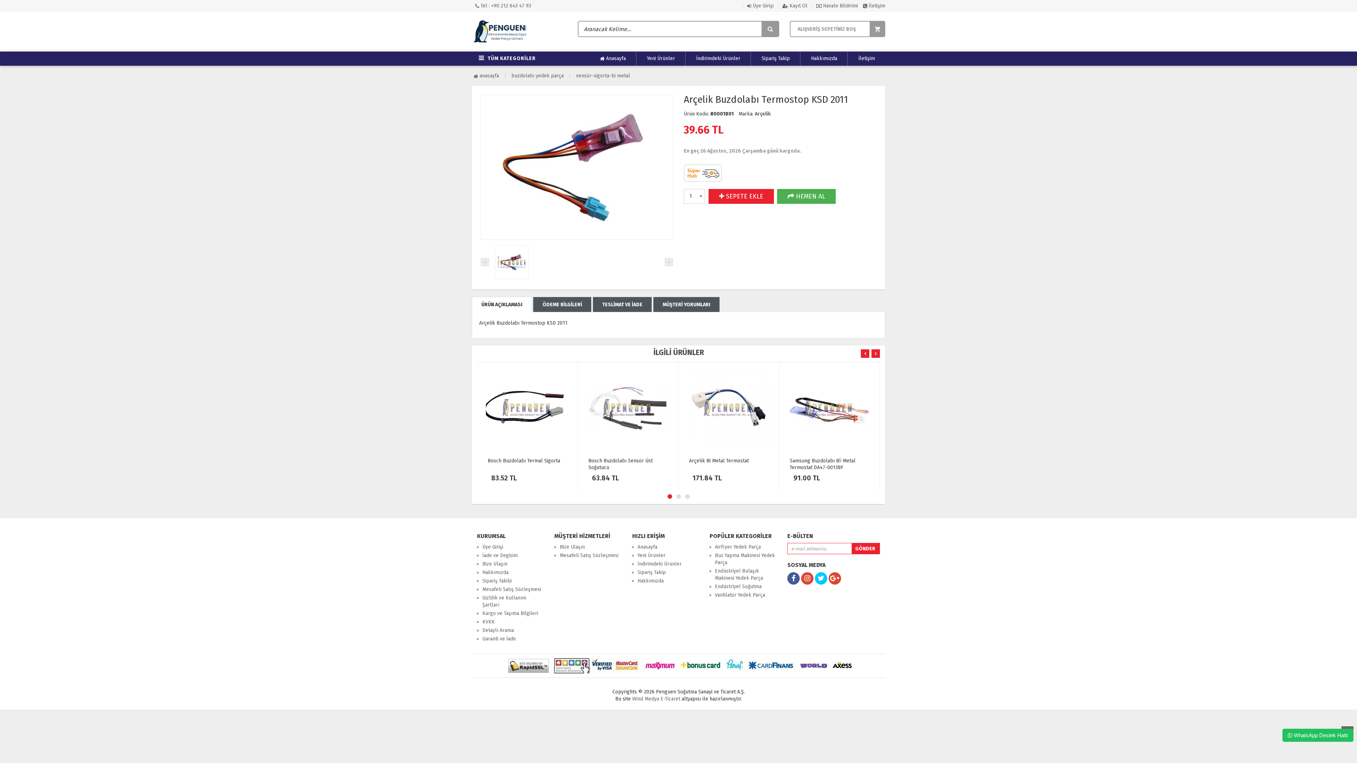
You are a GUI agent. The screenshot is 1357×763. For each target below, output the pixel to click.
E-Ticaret (669, 699)
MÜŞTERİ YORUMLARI (686, 305)
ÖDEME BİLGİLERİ (562, 305)
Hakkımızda (824, 58)
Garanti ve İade (499, 639)
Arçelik (763, 114)
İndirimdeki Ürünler (718, 58)
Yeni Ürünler (661, 58)
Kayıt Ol (797, 6)
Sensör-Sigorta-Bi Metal (603, 76)
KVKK (488, 622)
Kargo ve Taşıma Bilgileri (510, 613)
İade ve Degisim (500, 555)
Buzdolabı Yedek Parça (537, 76)
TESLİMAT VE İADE (622, 305)
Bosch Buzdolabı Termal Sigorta (524, 461)
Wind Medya (645, 699)
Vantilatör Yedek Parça (740, 595)
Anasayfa (615, 58)
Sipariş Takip (776, 58)
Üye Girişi (762, 6)
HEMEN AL (809, 196)
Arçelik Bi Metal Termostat (719, 461)
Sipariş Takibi (497, 581)
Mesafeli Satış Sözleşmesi (511, 589)
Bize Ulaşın (494, 564)
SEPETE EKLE (743, 196)
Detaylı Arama (498, 630)
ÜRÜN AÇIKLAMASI (501, 305)
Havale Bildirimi (840, 6)
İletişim (876, 6)
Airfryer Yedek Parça (738, 547)
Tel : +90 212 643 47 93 (505, 6)
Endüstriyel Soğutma (738, 587)
